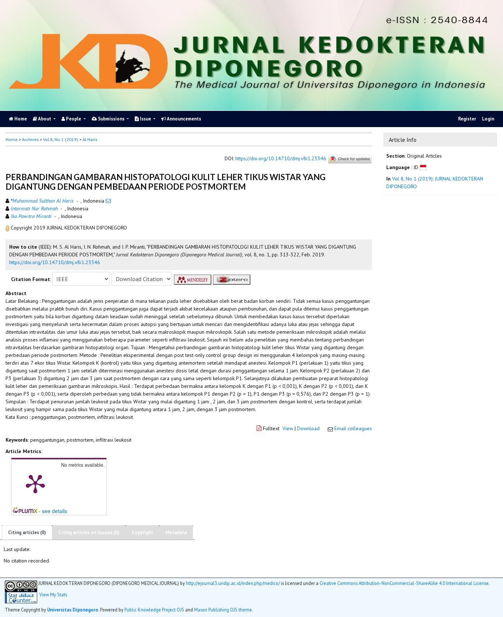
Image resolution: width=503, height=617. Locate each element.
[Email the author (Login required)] (108, 200)
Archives (30, 139)
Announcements (183, 119)
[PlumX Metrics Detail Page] (35, 483)
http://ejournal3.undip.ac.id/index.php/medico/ (233, 583)
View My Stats (53, 594)
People (73, 119)
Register (467, 119)
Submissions (111, 119)
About (44, 119)
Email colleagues (353, 428)
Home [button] (12, 139)
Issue (145, 119)
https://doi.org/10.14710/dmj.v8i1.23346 (280, 158)
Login (488, 119)
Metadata (176, 532)
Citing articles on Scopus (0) (89, 532)
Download (308, 428)
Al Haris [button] (89, 139)
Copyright (142, 532)
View (287, 428)
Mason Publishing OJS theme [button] (223, 610)
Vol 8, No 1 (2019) (60, 139)
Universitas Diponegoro (72, 610)
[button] (8, 227)
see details (54, 511)
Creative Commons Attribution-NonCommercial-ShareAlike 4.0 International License (404, 583)
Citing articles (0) (27, 532)
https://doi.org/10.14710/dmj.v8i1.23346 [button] (54, 262)
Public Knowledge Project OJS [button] (154, 610)
